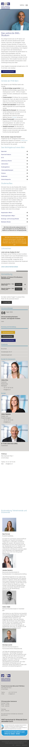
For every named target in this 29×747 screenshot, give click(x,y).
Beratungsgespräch (8, 332)
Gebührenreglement (6, 355)
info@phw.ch (7, 389)
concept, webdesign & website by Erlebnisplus (14, 743)
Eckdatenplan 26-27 (6, 352)
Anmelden (18, 284)
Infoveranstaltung (7, 336)
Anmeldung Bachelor (8, 71)
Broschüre (4, 348)
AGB (13, 745)
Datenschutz (24, 745)
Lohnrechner (24, 140)
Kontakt (14, 117)
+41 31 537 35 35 (8, 387)
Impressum (18, 745)
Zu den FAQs (6, 302)
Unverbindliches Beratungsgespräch (12, 75)
